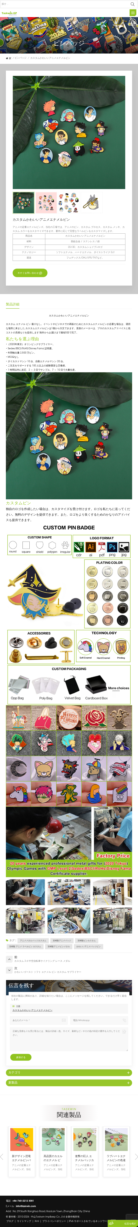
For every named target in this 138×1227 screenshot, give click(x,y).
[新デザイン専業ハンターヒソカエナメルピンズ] (116, 1139)
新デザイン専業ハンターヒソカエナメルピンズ (116, 1158)
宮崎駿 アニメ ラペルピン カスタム (25, 947)
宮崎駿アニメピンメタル (59, 947)
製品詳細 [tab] (12, 304)
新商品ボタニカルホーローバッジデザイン (84, 1158)
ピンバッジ (20, 58)
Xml (37, 1221)
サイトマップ (24, 1221)
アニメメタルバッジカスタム (33, 941)
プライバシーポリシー (54, 1221)
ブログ (9, 1221)
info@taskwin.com (26, 1206)
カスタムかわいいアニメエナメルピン (32, 1010)
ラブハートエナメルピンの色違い (53, 1158)
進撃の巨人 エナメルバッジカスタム (21, 1158)
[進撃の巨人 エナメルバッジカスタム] (21, 1139)
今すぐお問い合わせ (28, 273)
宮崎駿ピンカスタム (87, 941)
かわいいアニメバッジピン (88, 947)
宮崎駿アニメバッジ (62, 941)
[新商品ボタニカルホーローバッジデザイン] (84, 1139)
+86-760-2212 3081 (23, 1200)
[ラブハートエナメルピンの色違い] (53, 1139)
